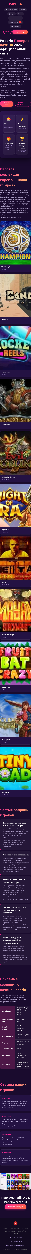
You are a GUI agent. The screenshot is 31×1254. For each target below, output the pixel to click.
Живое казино (15, 22)
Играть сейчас (6, 104)
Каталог (22, 9)
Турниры (11, 14)
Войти (7, 31)
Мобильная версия (15, 18)
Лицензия (12, 1237)
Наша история (15, 26)
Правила (19, 1237)
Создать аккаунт (20, 32)
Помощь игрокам (11, 9)
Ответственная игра (15, 1241)
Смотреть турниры (20, 103)
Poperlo (15, 4)
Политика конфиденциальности (15, 1245)
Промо (20, 14)
